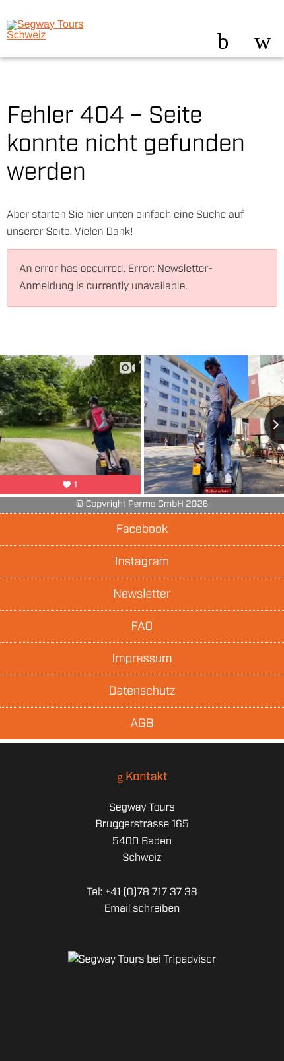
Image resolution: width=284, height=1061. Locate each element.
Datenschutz (141, 691)
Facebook (142, 529)
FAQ (142, 626)
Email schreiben (142, 909)
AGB (142, 724)
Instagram (142, 562)
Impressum (142, 659)
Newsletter (141, 594)
